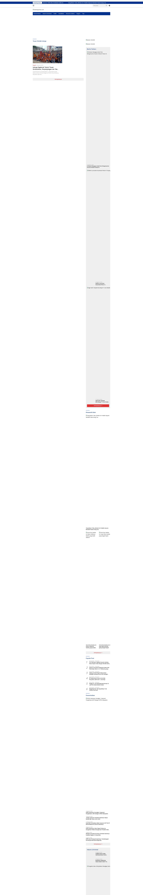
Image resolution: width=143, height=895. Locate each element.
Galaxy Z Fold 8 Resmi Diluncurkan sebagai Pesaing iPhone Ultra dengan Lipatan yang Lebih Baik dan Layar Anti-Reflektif (99, 673)
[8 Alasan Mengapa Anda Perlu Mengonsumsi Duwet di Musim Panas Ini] (98, 107)
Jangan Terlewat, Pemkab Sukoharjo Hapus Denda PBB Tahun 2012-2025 (97, 818)
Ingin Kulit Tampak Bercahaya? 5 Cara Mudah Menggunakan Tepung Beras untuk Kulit (102, 401)
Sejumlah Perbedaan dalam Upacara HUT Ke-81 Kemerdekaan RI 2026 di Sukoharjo (98, 823)
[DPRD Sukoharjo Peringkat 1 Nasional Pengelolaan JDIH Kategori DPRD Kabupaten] (98, 754)
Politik (55, 13)
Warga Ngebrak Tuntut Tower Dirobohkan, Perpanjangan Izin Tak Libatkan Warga (45, 69)
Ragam (78, 13)
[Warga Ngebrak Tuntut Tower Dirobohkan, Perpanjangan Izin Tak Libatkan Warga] (47, 54)
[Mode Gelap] (109, 5)
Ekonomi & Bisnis (70, 13)
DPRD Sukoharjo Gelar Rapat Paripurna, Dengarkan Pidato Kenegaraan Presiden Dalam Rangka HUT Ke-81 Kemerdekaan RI (98, 829)
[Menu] (34, 5)
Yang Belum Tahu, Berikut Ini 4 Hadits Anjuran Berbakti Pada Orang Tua (55, 2)
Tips (83, 13)
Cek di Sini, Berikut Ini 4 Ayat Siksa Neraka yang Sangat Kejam (104, 646)
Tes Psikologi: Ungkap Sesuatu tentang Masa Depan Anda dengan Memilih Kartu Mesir (99, 663)
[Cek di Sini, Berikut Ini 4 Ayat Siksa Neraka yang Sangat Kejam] (104, 588)
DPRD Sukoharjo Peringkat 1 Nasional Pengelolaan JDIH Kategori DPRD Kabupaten (97, 813)
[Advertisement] (71, 26)
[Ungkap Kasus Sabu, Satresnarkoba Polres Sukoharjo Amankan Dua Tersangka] (90, 854)
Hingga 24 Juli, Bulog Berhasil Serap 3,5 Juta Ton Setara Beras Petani (99, 684)
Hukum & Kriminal (47, 13)
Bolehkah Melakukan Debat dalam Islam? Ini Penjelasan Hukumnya (101, 861)
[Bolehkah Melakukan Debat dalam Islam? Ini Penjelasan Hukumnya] (90, 861)
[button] (106, 5)
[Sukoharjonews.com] (38, 9)
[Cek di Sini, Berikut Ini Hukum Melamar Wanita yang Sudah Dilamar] (91, 588)
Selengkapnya (58, 79)
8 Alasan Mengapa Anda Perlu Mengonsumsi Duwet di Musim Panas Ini (98, 166)
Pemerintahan (37, 13)
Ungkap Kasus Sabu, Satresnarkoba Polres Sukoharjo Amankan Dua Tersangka (102, 854)
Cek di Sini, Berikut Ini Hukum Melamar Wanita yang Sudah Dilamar (91, 646)
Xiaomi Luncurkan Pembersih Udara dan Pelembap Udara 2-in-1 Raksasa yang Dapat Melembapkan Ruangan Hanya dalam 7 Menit (99, 668)
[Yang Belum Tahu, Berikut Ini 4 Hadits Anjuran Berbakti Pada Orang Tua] (98, 471)
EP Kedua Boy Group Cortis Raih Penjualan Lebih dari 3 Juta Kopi (97, 679)
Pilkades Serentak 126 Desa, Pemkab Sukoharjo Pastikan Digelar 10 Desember (97, 834)
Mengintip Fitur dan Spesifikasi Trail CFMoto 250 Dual (98, 689)
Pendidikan (61, 13)
